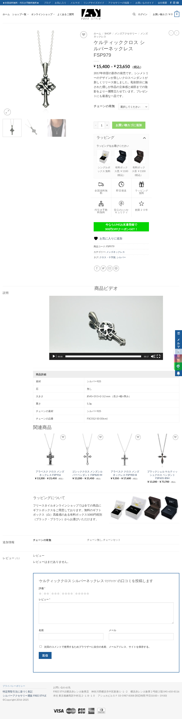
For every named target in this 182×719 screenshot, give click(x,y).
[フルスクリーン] (159, 356)
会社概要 (162, 2)
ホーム (6, 14)
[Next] (82, 73)
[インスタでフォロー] (174, 3)
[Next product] (171, 32)
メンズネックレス (115, 251)
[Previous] (9, 73)
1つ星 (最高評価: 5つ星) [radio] (40, 593)
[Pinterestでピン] (116, 268)
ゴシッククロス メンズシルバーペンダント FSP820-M (87, 473)
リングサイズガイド (94, 2)
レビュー (44, 599)
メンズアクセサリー (126, 33)
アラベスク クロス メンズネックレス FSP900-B (125, 473)
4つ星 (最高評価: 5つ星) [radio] (67, 593)
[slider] (103, 356)
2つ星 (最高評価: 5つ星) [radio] (45, 593)
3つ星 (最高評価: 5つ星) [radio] (55, 593)
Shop (108, 33)
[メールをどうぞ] (177, 3)
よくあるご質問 (65, 14)
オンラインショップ (41, 14)
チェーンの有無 (104, 106)
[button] (166, 14)
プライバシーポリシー (14, 686)
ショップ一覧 (19, 14)
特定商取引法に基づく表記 (18, 691)
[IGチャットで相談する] (178, 358)
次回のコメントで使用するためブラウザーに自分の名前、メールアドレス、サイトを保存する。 (97, 646)
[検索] (134, 14)
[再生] (54, 356)
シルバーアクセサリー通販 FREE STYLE (24, 695)
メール (112, 630)
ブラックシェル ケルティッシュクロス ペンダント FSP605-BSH (162, 475)
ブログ (47, 2)
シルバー (121, 257)
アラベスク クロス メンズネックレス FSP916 (50, 473)
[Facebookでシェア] (97, 268)
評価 (42, 588)
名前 (41, 630)
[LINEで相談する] (178, 366)
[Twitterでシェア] (103, 268)
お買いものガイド (144, 2)
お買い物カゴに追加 (129, 125)
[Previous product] (176, 32)
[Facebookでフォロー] (171, 3)
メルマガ (75, 2)
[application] (106, 328)
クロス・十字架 (107, 257)
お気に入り (60, 2)
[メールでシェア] (110, 268)
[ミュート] (153, 356)
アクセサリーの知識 (118, 2)
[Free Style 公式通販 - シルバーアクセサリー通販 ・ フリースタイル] (91, 14)
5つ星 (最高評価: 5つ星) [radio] (81, 593)
